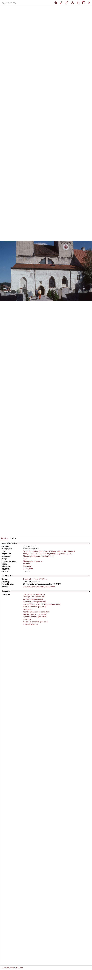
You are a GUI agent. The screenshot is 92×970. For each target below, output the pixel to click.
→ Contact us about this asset (12, 968)
